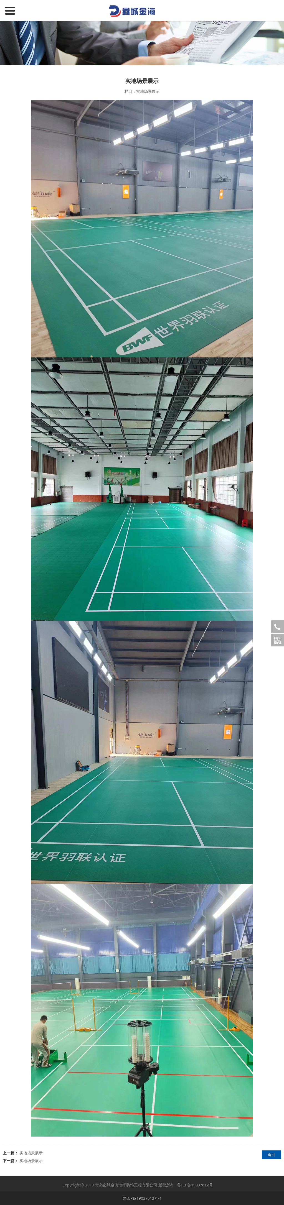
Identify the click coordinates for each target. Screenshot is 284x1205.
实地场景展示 (31, 1152)
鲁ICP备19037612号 (195, 1185)
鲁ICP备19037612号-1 (142, 1198)
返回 (271, 1154)
